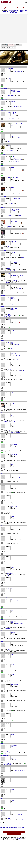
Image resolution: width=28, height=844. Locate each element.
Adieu (12, 537)
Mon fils (12, 372)
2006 (9, 177)
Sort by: (3, 47)
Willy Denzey (3, 110)
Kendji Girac (3, 732)
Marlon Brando (14, 757)
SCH (23, 370)
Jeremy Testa (15, 420)
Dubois (20, 106)
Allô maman (13, 664)
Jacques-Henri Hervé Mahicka (16, 432)
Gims (20, 585)
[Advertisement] (14, 28)
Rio (15, 759)
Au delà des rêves (18, 170)
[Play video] (14, 57)
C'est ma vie (13, 546)
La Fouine (9, 314)
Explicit (16, 781)
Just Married (13, 135)
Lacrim (2, 351)
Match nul (13, 90)
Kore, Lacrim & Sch (4, 597)
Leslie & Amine (4, 218)
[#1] (17, 115)
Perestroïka (17, 344)
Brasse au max (14, 527)
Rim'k (2, 743)
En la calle (13, 556)
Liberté (16, 277)
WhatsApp (22, 831)
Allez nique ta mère (14, 812)
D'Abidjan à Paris (18, 288)
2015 (9, 342)
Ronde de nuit (14, 101)
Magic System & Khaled (5, 271)
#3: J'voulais (10, 11)
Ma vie (12, 167)
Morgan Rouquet (14, 421)
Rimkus (13, 389)
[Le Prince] (19, 322)
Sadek (11, 369)
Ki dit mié (13, 252)
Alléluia (12, 654)
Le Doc (12, 694)
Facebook (7, 831)
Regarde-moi (13, 621)
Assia (8, 84)
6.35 (12, 363)
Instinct (16, 299)
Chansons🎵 (11, 44)
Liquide (12, 424)
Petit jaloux (13, 577)
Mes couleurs (17, 126)
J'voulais (15, 177)
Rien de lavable (14, 745)
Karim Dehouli (20, 504)
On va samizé (14, 262)
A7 (15, 416)
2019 (9, 800)
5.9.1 (12, 78)
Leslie (2, 121)
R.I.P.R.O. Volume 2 (18, 477)
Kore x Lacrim (19, 826)
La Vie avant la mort (18, 71)
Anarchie (12, 610)
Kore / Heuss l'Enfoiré (15, 823)
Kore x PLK (25, 826)
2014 (9, 319)
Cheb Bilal (11, 203)
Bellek (11, 257)
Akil (8, 203)
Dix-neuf (12, 674)
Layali (16, 211)
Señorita (12, 403)
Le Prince (16, 322)
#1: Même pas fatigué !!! (12, 10)
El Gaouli (8, 595)
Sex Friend (13, 330)
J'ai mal (12, 475)
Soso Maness (9, 818)
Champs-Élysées (14, 444)
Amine (14, 106)
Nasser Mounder (15, 326)
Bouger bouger (16, 156)
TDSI (12, 68)
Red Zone (13, 382)
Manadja (15, 270)
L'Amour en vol (17, 222)
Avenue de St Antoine (19, 623)
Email (11, 833)
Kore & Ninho (3, 823)
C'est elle (12, 800)
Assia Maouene (16, 85)
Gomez (16, 106)
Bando (12, 342)
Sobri (18, 123)
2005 (9, 145)
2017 (9, 745)
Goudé (11, 270)
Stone (16, 802)
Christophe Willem (4, 755)
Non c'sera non (16, 209)
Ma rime (12, 588)
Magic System (3, 154)
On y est (12, 567)
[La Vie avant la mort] (23, 71)
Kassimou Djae (7, 628)
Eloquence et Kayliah (5, 88)
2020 (9, 812)
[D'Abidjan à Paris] (22, 288)
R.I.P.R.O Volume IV (18, 814)
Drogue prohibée (14, 454)
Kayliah (8, 95)
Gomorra (12, 414)
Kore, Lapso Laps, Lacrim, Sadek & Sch (16, 827)
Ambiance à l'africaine (16, 285)
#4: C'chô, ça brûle (18, 11)
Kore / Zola (14, 826)
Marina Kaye (3, 777)
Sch (8, 369)
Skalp (11, 75)
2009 (9, 273)
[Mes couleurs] (21, 126)
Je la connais (13, 632)
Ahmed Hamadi (10, 226)
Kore (8, 75)
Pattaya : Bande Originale (19, 601)
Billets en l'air (13, 353)
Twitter (14, 831)
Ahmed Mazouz (7, 270)
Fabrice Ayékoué (10, 315)
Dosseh (2, 340)
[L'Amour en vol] (21, 222)
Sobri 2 (12, 220)
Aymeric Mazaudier (10, 304)
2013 (9, 297)
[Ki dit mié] (19, 255)
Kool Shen (3, 586)
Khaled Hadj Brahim (16, 280)
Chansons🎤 (4, 44)
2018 (9, 789)
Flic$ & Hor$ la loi (18, 104)
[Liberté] (18, 277)
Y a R (12, 392)
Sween (19, 215)
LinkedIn (18, 833)
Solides (12, 516)
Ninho (8, 773)
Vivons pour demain (15, 145)
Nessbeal (9, 389)
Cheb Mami (3, 207)
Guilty (21, 440)
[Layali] (18, 211)
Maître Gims (9, 584)
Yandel (8, 563)
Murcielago (13, 704)
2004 (9, 112)
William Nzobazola (14, 774)
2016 (9, 588)
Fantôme (16, 747)
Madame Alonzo (14, 643)
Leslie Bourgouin (10, 150)
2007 (9, 230)
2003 (9, 90)
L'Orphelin (13, 112)
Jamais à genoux (14, 734)
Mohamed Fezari (7, 316)
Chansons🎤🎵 (18, 44)
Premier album (17, 333)
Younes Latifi (9, 326)
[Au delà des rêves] (23, 170)
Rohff (2, 66)
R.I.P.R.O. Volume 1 (18, 355)
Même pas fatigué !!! (18, 274)
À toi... (12, 319)
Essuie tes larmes (14, 684)
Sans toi (12, 297)
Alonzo (2, 619)
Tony (12, 599)
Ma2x (2, 328)
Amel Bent (3, 295)
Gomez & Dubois (4, 99)
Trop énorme (13, 723)
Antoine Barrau (10, 763)
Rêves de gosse (14, 506)
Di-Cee (14, 574)
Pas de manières (14, 495)
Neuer (12, 713)
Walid (13, 573)
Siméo (16, 304)
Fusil (12, 464)
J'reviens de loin (14, 486)
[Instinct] (18, 299)
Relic (2, 133)
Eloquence (12, 95)
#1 (15, 115)
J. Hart (20, 303)
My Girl (12, 187)
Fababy (2, 306)
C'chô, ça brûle (16, 198)
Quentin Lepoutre (16, 450)
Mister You (3, 318)
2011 (9, 285)
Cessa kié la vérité (18, 159)
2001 (9, 68)
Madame (12, 789)
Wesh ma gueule (14, 308)
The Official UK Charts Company (16, 838)
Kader (13, 118)
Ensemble (18, 736)
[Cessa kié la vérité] (23, 159)
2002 (9, 78)
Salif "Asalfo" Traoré (16, 161)
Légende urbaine (18, 137)
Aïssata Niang (11, 741)
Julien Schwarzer (7, 421)
